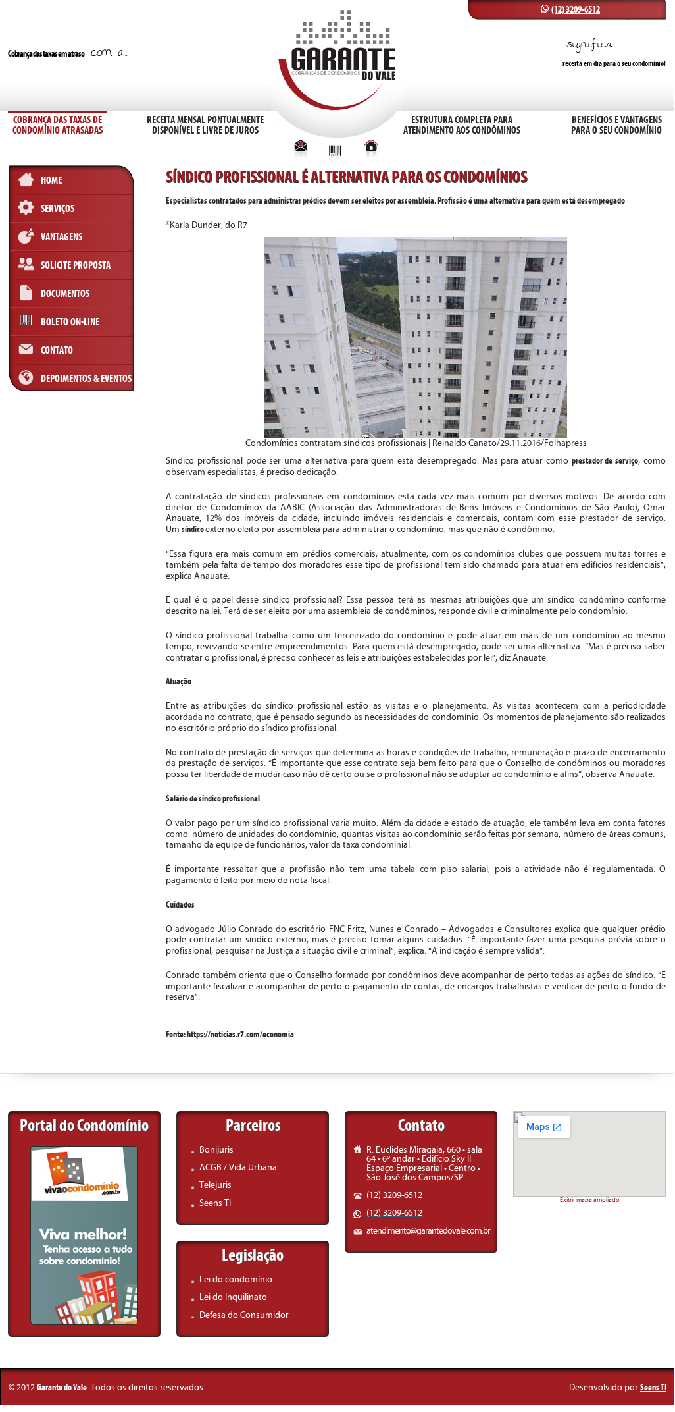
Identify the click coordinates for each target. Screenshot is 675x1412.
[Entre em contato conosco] (300, 153)
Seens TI (215, 1202)
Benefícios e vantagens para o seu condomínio (616, 124)
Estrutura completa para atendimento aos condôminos (461, 124)
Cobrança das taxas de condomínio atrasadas (57, 124)
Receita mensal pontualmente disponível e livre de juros (205, 124)
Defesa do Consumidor (244, 1314)
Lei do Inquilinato (233, 1297)
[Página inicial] (371, 153)
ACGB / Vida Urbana (238, 1167)
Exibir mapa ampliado (589, 1199)
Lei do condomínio (235, 1279)
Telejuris (215, 1185)
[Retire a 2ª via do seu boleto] (335, 160)
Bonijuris (216, 1149)
